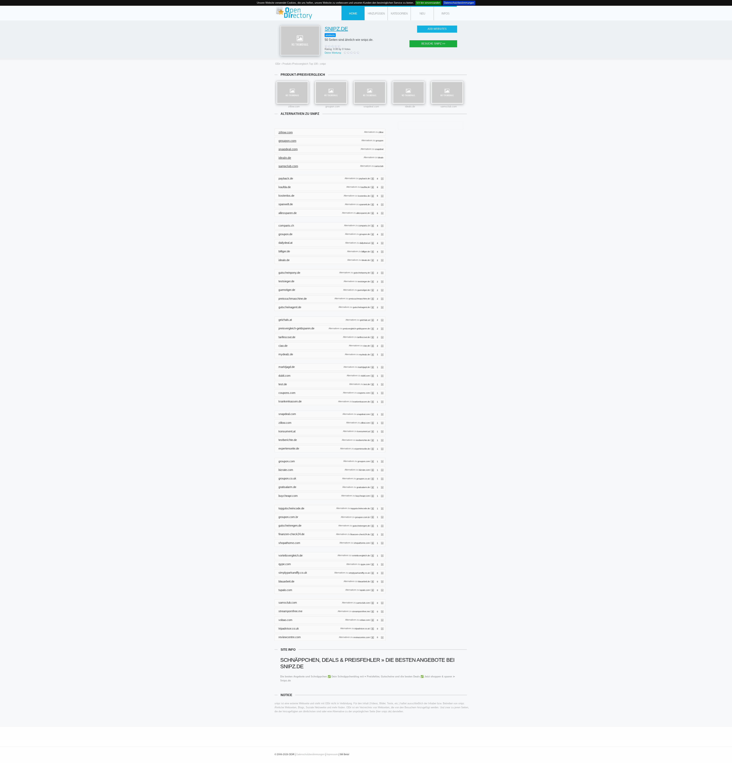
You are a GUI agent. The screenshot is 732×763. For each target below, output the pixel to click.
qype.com (365, 564)
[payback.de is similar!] (373, 178)
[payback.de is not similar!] (382, 178)
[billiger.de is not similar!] (382, 251)
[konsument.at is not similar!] (382, 431)
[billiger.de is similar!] (373, 251)
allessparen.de (363, 213)
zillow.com (294, 106)
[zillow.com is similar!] (373, 423)
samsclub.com (449, 106)
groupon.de (364, 234)
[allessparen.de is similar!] (373, 213)
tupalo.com (365, 590)
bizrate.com (364, 470)
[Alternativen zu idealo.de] (408, 92)
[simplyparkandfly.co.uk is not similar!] (382, 573)
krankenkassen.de (361, 401)
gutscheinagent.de (361, 307)
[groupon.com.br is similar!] (373, 517)
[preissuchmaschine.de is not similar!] (382, 298)
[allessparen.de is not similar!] (382, 213)
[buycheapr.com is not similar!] (382, 496)
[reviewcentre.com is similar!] (373, 637)
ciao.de (366, 346)
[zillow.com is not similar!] (382, 423)
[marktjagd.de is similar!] (373, 367)
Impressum (332, 754)
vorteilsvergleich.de (361, 555)
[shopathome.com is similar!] (373, 543)
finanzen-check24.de (360, 534)
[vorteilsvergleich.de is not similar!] (382, 555)
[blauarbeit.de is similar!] (373, 581)
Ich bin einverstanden (428, 2)
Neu (422, 13)
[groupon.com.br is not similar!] (382, 517)
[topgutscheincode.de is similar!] (373, 508)
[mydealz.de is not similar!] (382, 354)
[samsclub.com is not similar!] (382, 603)
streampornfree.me (361, 611)
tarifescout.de (363, 337)
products (330, 35)
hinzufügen (376, 13)
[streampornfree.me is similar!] (373, 611)
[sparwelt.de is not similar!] (382, 204)
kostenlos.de (364, 196)
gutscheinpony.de (362, 273)
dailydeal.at (365, 243)
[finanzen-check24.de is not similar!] (382, 534)
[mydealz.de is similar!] (373, 354)
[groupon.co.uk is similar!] (373, 478)
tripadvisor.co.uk (362, 628)
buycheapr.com (363, 496)
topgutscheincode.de (360, 508)
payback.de (364, 178)
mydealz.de (364, 354)
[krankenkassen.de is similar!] (373, 401)
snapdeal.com (371, 106)
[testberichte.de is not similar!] (382, 440)
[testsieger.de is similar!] (373, 281)
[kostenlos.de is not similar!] (382, 196)
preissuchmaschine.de (359, 298)
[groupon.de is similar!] (373, 234)
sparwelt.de (364, 204)
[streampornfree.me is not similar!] (382, 611)
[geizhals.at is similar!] (373, 320)
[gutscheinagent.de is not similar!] (382, 307)
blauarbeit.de (364, 581)
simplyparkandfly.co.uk (359, 573)
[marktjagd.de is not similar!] (382, 367)
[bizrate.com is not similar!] (382, 470)
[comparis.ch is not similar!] (382, 225)
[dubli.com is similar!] (373, 376)
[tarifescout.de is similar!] (373, 337)
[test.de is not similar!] (382, 384)
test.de (367, 384)
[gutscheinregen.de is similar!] (373, 526)
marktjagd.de (364, 367)
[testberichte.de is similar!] (373, 440)
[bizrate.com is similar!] (373, 470)
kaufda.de (365, 187)
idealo (380, 157)
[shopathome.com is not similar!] (382, 543)
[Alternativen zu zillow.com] (292, 92)
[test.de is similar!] (373, 384)
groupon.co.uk (363, 478)
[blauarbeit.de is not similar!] (382, 581)
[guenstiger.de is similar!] (373, 290)
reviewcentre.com (361, 637)
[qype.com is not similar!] (382, 564)
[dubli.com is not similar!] (382, 376)
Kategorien (399, 13)
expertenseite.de (362, 448)
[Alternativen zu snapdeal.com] (370, 92)
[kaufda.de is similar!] (373, 187)
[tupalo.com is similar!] (373, 590)
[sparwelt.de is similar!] (373, 204)
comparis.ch (364, 225)
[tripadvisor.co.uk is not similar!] (382, 628)
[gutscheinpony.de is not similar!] (382, 273)
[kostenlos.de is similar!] (373, 196)
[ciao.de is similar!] (373, 346)
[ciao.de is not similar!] (382, 346)
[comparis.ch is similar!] (373, 225)
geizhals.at (365, 320)
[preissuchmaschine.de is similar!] (373, 298)
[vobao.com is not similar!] (382, 620)
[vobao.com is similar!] (373, 620)
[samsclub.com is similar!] (373, 603)
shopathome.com (362, 543)
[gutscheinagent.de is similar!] (373, 307)
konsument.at (363, 431)
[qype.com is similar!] (373, 564)
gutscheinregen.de (361, 525)
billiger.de (365, 251)
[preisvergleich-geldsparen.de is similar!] (373, 328)
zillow (380, 132)
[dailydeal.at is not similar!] (382, 243)
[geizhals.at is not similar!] (382, 320)
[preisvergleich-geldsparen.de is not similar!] (382, 328)
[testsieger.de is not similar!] (382, 281)
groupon (379, 140)
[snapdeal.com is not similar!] (382, 414)
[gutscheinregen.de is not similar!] (382, 526)
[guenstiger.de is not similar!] (382, 290)
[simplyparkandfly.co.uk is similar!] (373, 573)
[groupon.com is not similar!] (382, 461)
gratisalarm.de (363, 487)
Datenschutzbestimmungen (459, 2)
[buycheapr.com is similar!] (373, 496)
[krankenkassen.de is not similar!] (382, 401)
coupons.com (363, 393)
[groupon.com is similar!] (373, 461)
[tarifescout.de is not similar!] (382, 337)
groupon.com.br (362, 517)
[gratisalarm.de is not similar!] (382, 487)
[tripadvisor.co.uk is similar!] (373, 628)
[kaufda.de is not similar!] (382, 187)
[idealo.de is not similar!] (382, 260)
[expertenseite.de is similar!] (373, 449)
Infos (445, 13)
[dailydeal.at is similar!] (373, 243)
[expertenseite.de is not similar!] (382, 449)
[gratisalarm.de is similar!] (373, 487)
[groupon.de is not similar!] (382, 234)
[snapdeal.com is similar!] (373, 414)
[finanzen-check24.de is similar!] (373, 534)
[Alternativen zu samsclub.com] (447, 92)
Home (353, 13)
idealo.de (410, 106)
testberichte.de (363, 440)
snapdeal (379, 149)
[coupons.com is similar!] (373, 393)
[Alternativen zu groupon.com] (331, 92)
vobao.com (365, 620)
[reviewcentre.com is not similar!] (382, 637)
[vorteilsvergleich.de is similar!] (373, 555)
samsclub (378, 166)
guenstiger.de (363, 290)
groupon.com (332, 106)
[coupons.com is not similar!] (382, 393)
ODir (293, 13)
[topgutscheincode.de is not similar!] (382, 508)
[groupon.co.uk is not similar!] (382, 478)
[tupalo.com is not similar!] (382, 590)
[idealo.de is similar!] (373, 260)
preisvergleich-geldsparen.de (356, 328)
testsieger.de (364, 281)
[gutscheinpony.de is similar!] (373, 273)
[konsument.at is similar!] (373, 431)
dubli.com (365, 376)
